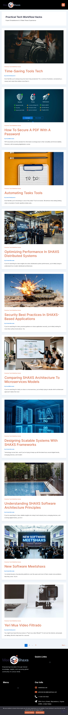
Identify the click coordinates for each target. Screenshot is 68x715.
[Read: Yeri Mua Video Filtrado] (34, 601)
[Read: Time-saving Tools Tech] (34, 47)
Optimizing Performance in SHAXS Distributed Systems (31, 254)
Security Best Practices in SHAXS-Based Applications (31, 317)
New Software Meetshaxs (24, 566)
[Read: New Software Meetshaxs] (34, 542)
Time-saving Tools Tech (23, 71)
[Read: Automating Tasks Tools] (34, 168)
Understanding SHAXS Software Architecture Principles (30, 505)
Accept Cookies (29, 712)
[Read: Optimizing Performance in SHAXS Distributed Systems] (34, 227)
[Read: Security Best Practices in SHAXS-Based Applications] (34, 290)
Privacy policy (40, 712)
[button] (63, 5)
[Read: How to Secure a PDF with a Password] (34, 105)
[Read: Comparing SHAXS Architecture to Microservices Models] (34, 353)
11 (35, 645)
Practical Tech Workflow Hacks (12, 66)
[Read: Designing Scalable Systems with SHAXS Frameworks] (34, 416)
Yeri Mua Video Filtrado (22, 625)
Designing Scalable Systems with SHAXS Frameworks (31, 442)
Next (64, 645)
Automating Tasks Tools (23, 193)
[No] (64, 711)
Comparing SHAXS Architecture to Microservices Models (32, 380)
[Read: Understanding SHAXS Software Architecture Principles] (34, 479)
